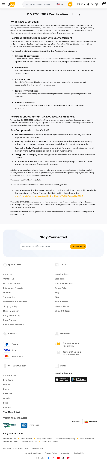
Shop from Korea (87, 438)
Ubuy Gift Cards (62, 311)
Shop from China (10, 441)
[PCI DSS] (9, 425)
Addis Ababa (9, 375)
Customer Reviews (64, 283)
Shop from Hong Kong (65, 438)
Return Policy (61, 288)
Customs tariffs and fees (15, 301)
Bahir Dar (7, 393)
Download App (62, 274)
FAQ (57, 297)
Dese (5, 403)
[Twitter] (63, 458)
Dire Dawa (8, 380)
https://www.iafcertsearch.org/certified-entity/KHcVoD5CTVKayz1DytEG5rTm (50, 196)
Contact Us (8, 279)
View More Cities (11, 412)
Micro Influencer (11, 311)
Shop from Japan (44, 438)
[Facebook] (48, 458)
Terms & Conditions (32, 453)
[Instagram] (53, 458)
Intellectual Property (13, 288)
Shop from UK (26, 438)
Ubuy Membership (11, 315)
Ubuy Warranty (10, 320)
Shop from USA (9, 438)
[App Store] (63, 380)
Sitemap (7, 292)
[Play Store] (79, 380)
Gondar (7, 398)
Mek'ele (6, 384)
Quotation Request (12, 283)
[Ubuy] (11, 4)
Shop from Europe (50, 441)
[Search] (70, 4)
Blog (57, 292)
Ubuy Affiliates (62, 306)
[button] (80, 4)
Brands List (60, 279)
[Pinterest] (68, 458)
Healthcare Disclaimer (13, 324)
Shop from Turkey (30, 441)
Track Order (9, 297)
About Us (7, 274)
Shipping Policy (10, 306)
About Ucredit (61, 301)
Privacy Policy (51, 453)
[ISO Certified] (29, 425)
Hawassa (7, 407)
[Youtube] (58, 458)
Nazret (6, 389)
